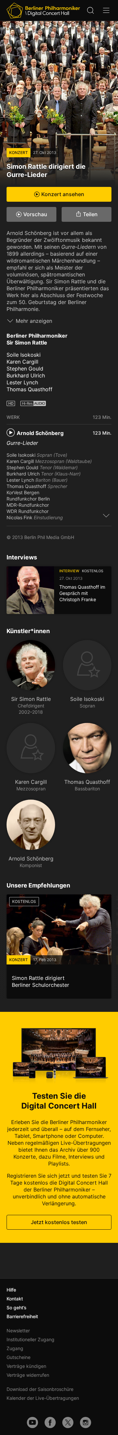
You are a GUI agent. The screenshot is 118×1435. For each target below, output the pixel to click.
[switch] (106, 515)
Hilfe (11, 1290)
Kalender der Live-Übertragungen (43, 1398)
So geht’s (17, 1307)
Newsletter (18, 1330)
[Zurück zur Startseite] (43, 10)
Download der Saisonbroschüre (40, 1389)
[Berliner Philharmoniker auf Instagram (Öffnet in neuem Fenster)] (85, 1422)
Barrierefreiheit (22, 1316)
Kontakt (15, 1298)
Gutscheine (18, 1357)
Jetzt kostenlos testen (59, 1222)
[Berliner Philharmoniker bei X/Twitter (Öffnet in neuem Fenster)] (67, 1422)
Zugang (15, 1348)
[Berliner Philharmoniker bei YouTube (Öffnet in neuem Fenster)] (32, 1422)
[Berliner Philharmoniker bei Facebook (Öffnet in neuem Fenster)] (50, 1422)
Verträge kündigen (26, 1366)
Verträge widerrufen (28, 1375)
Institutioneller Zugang (30, 1339)
